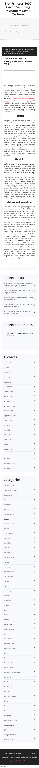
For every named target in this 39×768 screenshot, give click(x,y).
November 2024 (9, 463)
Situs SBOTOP (9, 644)
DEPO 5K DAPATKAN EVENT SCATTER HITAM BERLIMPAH (17, 312)
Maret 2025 (8, 444)
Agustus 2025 (8, 420)
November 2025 (9, 406)
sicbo (5, 634)
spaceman (7, 715)
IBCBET (6, 519)
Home (6, 32)
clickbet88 (7, 505)
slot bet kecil (8, 667)
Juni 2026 (7, 372)
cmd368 (6, 509)
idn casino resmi (9, 524)
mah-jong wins (9, 557)
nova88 (6, 596)
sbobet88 (7, 620)
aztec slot (19, 51)
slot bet (6, 653)
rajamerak (7, 600)
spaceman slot (9, 725)
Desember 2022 (9, 468)
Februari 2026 (9, 392)
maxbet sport (8, 591)
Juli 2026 (7, 368)
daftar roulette (9, 514)
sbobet (6, 615)
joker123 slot (8, 543)
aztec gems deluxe (9, 51)
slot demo (7, 677)
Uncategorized (18, 50)
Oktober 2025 (9, 411)
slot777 (6, 711)
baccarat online (9, 485)
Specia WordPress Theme (19, 761)
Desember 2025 (9, 401)
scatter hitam (8, 624)
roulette (6, 605)
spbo (5, 730)
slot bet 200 (8, 663)
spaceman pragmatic (11, 720)
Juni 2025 (7, 430)
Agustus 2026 (8, 363)
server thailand (9, 629)
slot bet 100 (8, 658)
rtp (5, 610)
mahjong (7, 562)
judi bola (7, 548)
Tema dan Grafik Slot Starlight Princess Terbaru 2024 (18, 61)
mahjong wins (8, 576)
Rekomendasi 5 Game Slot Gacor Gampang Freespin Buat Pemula (19, 305)
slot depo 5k (8, 687)
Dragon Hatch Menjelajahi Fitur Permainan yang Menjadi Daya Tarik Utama (18, 284)
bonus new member (11, 490)
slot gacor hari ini (10, 696)
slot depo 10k (8, 682)
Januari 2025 (8, 454)
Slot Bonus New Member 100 (14, 672)
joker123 (7, 538)
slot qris (6, 701)
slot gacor (7, 691)
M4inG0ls (7, 50)
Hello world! (10, 336)
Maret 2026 (8, 387)
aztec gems (30, 50)
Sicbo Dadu (7, 639)
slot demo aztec (19, 53)
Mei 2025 (7, 435)
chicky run (7, 500)
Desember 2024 (9, 459)
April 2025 (7, 439)
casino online (8, 495)
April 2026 (7, 382)
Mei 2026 (7, 377)
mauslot (6, 581)
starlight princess (10, 735)
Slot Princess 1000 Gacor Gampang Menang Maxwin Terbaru (18, 9)
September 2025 (10, 416)
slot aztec (11, 53)
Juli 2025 (7, 425)
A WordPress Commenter (15, 333)
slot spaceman (9, 706)
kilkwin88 (7, 552)
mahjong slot (8, 567)
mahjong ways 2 (9, 572)
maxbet (6, 586)
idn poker (7, 529)
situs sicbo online (10, 648)
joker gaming (8, 533)
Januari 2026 (8, 396)
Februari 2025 (9, 449)
